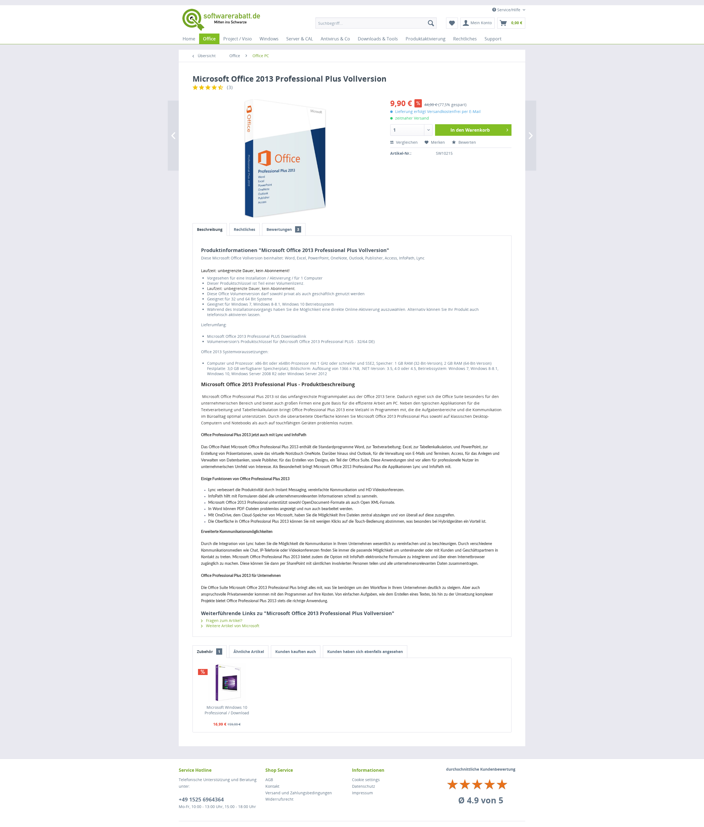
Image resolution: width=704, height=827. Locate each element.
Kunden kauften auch (295, 651)
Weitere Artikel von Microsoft (232, 625)
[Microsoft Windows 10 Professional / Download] (226, 682)
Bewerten (466, 142)
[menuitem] (376, 23)
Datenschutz (363, 786)
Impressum (362, 792)
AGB (269, 779)
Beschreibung (209, 229)
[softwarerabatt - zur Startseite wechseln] (222, 20)
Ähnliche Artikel (248, 651)
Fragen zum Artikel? (223, 620)
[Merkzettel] (452, 23)
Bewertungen (282, 229)
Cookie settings (366, 779)
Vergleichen (406, 142)
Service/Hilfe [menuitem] (508, 9)
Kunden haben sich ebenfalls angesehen (365, 651)
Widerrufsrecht (279, 799)
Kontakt (272, 786)
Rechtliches (244, 229)
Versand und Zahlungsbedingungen (298, 792)
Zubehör (208, 651)
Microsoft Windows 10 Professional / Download (227, 710)
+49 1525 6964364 (201, 799)
